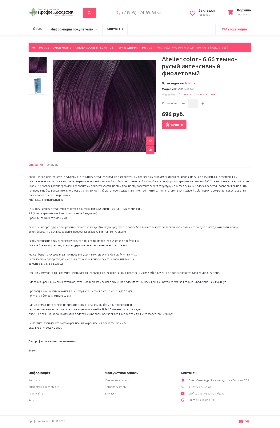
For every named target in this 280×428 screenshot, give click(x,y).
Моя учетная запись (117, 380)
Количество (170, 103)
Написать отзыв (205, 94)
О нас (37, 28)
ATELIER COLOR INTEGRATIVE (94, 47)
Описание (36, 164)
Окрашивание (62, 47)
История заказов (115, 386)
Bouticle (43, 47)
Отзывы (52, 164)
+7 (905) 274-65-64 (138, 12)
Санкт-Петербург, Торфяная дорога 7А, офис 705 (219, 380)
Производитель (127, 47)
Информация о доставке (44, 386)
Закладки (110, 393)
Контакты (115, 29)
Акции (32, 400)
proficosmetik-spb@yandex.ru (207, 393)
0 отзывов (185, 94)
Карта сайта (36, 393)
